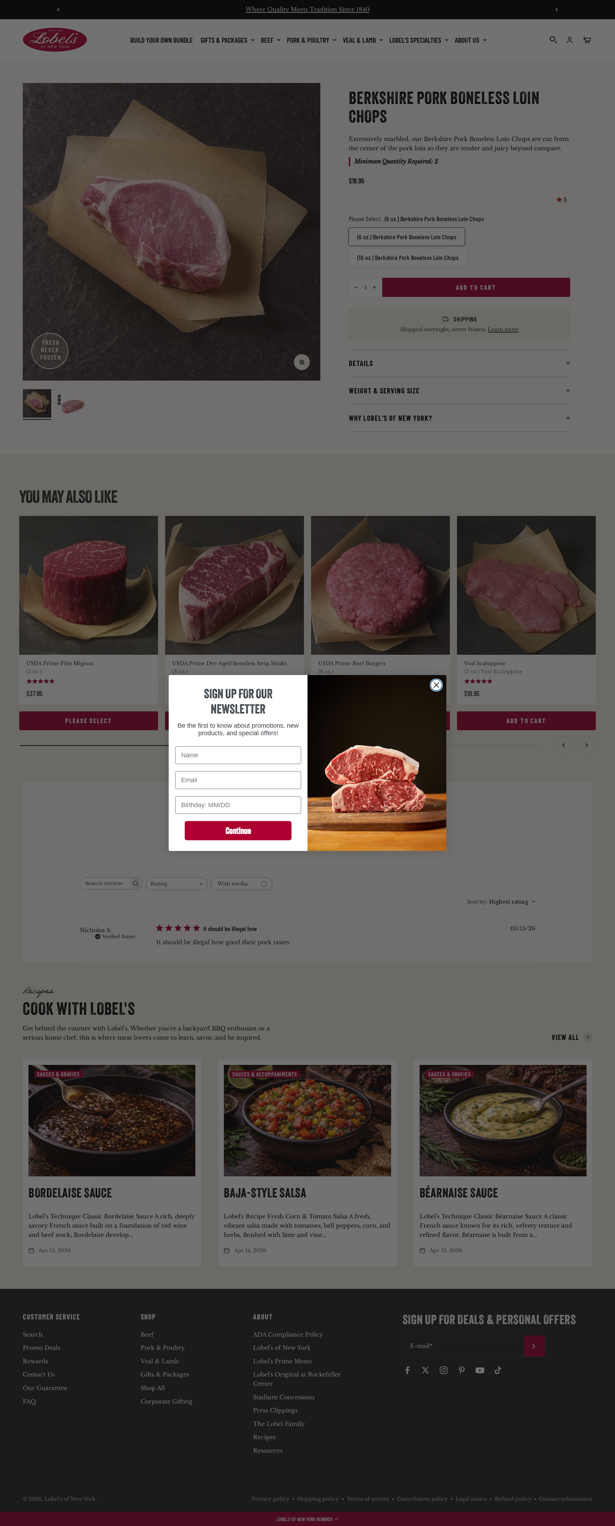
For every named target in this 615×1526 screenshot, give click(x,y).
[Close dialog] (436, 685)
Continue (238, 830)
